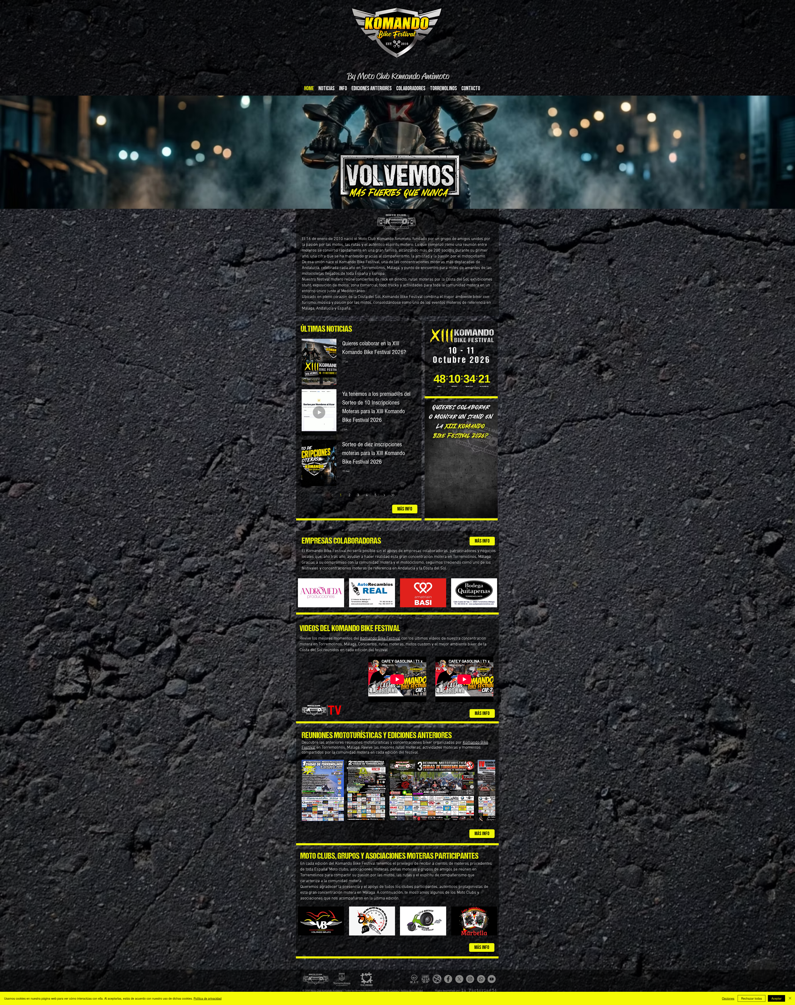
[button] (343, 88)
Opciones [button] (728, 998)
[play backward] (307, 790)
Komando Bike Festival (359, 262)
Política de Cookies (389, 990)
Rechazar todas (751, 998)
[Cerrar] (790, 998)
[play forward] (490, 790)
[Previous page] (332, 495)
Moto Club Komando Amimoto (327, 990)
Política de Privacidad (412, 990)
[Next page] (384, 495)
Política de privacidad (208, 998)
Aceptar (776, 998)
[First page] (323, 495)
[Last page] (393, 495)
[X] (459, 979)
